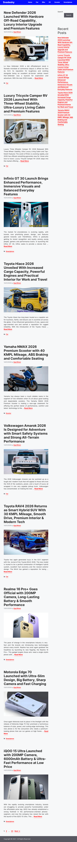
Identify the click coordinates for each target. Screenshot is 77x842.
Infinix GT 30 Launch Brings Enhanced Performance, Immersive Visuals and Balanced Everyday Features (26, 186)
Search (60, 12)
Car (37, 2)
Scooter (57, 2)
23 (12, 831)
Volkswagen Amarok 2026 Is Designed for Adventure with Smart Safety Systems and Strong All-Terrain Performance (26, 433)
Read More (39, 78)
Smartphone (68, 2)
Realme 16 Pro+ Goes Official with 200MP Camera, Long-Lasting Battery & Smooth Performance (21, 597)
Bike (43, 2)
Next (17, 831)
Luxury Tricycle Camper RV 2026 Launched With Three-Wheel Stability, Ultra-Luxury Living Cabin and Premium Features (25, 103)
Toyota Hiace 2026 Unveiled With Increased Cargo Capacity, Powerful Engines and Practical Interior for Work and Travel (25, 271)
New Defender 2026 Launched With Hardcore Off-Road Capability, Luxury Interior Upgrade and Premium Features (24, 20)
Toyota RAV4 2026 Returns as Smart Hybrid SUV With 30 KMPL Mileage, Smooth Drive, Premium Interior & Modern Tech (25, 514)
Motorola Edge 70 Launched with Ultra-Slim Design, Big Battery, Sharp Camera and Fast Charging (25, 678)
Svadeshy (8, 2)
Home (30, 2)
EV (50, 2)
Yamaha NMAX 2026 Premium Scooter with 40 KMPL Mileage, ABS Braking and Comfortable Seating (26, 352)
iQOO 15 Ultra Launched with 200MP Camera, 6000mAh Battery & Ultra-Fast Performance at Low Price (25, 759)
